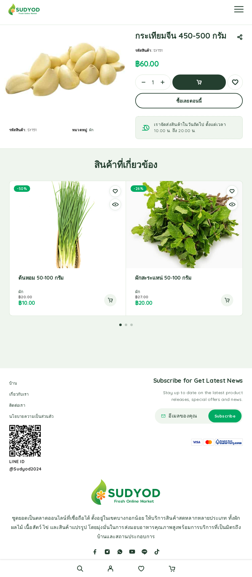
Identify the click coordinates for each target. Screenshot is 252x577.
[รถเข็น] (172, 569)
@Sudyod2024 (25, 469)
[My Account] (110, 569)
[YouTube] (132, 552)
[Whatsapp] (120, 552)
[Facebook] (95, 552)
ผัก (91, 129)
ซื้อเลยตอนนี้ (189, 101)
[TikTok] (157, 552)
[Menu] (239, 9)
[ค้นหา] (80, 568)
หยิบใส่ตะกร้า (199, 82)
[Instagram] (107, 552)
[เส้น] (144, 552)
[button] (110, 300)
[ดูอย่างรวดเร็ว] (115, 204)
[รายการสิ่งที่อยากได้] (141, 569)
